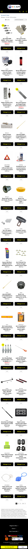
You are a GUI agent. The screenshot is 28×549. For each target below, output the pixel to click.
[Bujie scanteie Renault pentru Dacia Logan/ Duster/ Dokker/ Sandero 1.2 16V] (7, 125)
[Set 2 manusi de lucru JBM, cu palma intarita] (21, 29)
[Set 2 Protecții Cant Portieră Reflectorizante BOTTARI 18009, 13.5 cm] (21, 381)
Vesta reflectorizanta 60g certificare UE (7, 455)
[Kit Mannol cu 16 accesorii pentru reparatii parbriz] (21, 157)
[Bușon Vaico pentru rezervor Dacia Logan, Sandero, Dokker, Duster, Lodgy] (7, 61)
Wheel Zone (21, 324)
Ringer (21, 101)
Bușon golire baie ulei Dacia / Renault (7, 199)
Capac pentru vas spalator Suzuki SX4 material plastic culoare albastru (21, 488)
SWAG (21, 292)
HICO (7, 324)
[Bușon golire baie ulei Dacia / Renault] (7, 189)
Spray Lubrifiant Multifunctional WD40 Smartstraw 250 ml (7, 263)
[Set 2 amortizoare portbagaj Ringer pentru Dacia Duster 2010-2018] (21, 93)
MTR (21, 420)
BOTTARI (21, 388)
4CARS (21, 228)
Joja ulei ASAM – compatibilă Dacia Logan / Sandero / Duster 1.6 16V (21, 136)
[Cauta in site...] (26, 11)
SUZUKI (21, 485)
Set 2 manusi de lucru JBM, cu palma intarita (21, 40)
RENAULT (7, 101)
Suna (23, 547)
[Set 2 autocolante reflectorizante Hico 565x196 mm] (7, 317)
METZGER (21, 356)
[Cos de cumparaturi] (23, 11)
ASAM (21, 133)
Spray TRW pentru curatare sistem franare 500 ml (21, 72)
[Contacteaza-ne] (19, 11)
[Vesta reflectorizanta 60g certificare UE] (7, 445)
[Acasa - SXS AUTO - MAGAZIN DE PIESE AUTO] (14, 7)
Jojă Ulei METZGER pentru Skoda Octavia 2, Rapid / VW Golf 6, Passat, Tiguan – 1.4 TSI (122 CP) (21, 359)
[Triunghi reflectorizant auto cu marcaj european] (7, 157)
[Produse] (2, 12)
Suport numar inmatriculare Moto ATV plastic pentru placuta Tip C (21, 423)
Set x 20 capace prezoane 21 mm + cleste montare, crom (7, 231)
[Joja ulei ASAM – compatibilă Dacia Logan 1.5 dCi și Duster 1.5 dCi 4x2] (7, 285)
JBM (21, 37)
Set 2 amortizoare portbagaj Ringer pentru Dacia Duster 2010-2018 (21, 104)
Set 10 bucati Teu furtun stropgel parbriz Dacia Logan (21, 263)
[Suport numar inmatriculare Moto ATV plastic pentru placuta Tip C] (21, 412)
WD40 (7, 260)
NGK (7, 37)
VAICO (7, 69)
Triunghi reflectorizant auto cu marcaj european (7, 168)
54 (23, 503)
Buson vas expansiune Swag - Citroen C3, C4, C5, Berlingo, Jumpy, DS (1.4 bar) (21, 295)
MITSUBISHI (7, 485)
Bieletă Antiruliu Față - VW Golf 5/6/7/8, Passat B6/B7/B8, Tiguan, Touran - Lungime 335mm (7, 391)
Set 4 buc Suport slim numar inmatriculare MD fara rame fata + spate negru (21, 456)
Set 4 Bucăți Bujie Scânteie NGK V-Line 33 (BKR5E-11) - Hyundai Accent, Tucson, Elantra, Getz (7, 359)
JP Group (21, 196)
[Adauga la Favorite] (7, 52)
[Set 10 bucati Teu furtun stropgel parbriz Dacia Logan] (21, 253)
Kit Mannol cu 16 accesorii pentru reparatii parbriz (21, 168)
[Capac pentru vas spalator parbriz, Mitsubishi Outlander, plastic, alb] (7, 477)
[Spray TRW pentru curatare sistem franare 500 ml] (21, 61)
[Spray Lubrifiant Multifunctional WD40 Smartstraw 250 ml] (7, 253)
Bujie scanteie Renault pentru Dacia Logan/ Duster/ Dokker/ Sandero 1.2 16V (7, 136)
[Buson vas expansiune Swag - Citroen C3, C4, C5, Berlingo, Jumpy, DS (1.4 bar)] (21, 285)
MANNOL (21, 165)
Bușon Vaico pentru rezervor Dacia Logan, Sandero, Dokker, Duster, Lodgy (7, 72)
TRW (21, 69)
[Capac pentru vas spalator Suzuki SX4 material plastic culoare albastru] (21, 477)
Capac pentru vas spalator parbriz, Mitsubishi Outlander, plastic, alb (7, 488)
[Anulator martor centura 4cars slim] (21, 221)
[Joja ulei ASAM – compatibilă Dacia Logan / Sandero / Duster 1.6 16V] (21, 125)
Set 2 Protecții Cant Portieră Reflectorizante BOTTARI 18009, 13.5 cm (21, 391)
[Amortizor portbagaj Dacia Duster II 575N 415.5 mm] (7, 412)
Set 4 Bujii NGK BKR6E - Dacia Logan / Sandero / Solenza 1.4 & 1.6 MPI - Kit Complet (7, 40)
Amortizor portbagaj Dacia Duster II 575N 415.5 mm (7, 423)
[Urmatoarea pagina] (25, 503)
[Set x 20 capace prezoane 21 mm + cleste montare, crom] (7, 221)
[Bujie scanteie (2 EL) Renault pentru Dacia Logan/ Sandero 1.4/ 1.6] (7, 93)
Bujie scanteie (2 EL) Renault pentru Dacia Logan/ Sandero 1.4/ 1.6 (7, 104)
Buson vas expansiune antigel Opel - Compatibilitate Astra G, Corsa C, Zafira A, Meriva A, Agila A (21, 200)
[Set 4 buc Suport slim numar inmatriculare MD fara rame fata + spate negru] (21, 445)
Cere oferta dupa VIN (9, 547)
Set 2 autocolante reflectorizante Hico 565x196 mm (7, 327)
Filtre (7, 19)
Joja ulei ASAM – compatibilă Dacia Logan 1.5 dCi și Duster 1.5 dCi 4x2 (7, 295)
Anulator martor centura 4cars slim (21, 231)
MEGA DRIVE (7, 165)
